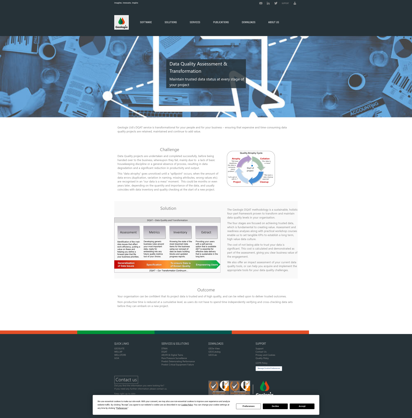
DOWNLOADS (248, 22)
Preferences (249, 406)
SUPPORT (285, 3)
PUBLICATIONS (221, 22)
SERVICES (195, 22)
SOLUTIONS (171, 22)
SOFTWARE (146, 22)
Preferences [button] (121, 408)
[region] (206, 74)
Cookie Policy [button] (187, 405)
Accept (302, 406)
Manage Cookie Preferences (269, 368)
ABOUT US (273, 22)
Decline (275, 406)
